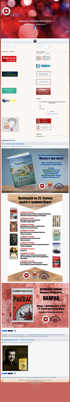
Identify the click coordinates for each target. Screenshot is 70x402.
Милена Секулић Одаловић (16, 336)
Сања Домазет (34, 336)
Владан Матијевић (38, 334)
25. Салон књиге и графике (13, 144)
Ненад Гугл (27, 336)
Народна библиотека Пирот (35, 21)
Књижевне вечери (19, 334)
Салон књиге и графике (50, 377)
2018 (12, 377)
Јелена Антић (5, 336)
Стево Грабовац (43, 336)
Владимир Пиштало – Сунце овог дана (18, 340)
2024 (12, 334)
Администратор (27, 146)
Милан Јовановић (37, 383)
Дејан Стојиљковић (60, 334)
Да (40, 105)
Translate (47, 53)
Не (40, 107)
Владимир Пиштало (49, 334)
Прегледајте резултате (52, 113)
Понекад (42, 109)
